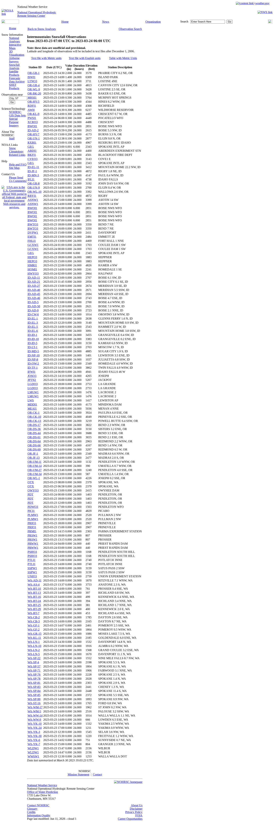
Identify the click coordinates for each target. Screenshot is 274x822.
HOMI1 (32, 269)
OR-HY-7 (33, 134)
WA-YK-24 (35, 727)
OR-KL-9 (33, 114)
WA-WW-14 (35, 715)
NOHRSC (15, 112)
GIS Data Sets (17, 115)
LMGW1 (33, 392)
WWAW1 (33, 756)
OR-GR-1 (34, 73)
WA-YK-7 (34, 744)
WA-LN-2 (34, 650)
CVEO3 (32, 159)
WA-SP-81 (34, 682)
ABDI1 (32, 150)
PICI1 (31, 510)
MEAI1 (32, 408)
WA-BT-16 (34, 596)
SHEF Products (14, 86)
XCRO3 (33, 122)
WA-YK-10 (35, 723)
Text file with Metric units (46, 58)
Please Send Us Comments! (18, 179)
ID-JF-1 (32, 171)
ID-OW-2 (33, 363)
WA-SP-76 (34, 674)
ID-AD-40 (34, 289)
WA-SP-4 (33, 662)
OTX (31, 482)
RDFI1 (32, 105)
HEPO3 (32, 257)
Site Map (14, 167)
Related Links (17, 154)
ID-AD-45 (34, 294)
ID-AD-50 (34, 306)
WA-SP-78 (34, 678)
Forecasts (14, 78)
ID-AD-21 (34, 281)
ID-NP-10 (34, 355)
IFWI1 (31, 371)
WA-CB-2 (34, 617)
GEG (31, 146)
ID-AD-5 (33, 302)
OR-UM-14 (35, 465)
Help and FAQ (17, 164)
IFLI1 (31, 179)
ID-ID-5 (32, 343)
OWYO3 (33, 490)
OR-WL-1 (34, 478)
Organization (153, 21)
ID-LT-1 (32, 347)
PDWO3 (33, 506)
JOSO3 (32, 375)
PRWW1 (33, 543)
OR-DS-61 (34, 437)
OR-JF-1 (33, 453)
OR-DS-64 (34, 441)
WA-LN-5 (34, 654)
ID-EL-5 (33, 326)
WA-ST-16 (34, 703)
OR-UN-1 (34, 138)
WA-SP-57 (34, 666)
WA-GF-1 (34, 625)
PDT (30, 494)
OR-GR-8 (34, 183)
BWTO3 (33, 224)
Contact (97, 774)
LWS (31, 400)
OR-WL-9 (34, 89)
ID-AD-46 (34, 298)
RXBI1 (32, 142)
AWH (31, 109)
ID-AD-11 (34, 277)
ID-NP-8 (33, 359)
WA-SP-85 (34, 695)
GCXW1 (33, 244)
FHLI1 (32, 240)
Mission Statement (78, 774)
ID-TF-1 (33, 367)
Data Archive (17, 81)
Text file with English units (84, 58)
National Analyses (14, 39)
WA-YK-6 (34, 740)
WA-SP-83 (34, 686)
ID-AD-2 (33, 130)
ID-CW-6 (33, 314)
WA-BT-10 (34, 588)
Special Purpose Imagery (14, 122)
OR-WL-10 (34, 191)
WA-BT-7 (33, 613)
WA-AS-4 (34, 584)
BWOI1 (32, 126)
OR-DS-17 (34, 425)
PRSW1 (32, 535)
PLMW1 (33, 515)
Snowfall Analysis (14, 66)
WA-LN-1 (34, 641)
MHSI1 (32, 97)
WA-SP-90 (34, 699)
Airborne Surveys (14, 60)
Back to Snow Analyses (42, 29)
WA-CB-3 (34, 621)
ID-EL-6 (33, 330)
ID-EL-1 (33, 318)
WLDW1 (33, 748)
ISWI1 (31, 77)
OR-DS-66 (34, 445)
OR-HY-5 (33, 101)
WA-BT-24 (34, 601)
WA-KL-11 (34, 637)
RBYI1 (32, 195)
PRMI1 (32, 531)
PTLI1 (31, 560)
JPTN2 (32, 380)
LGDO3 (33, 384)
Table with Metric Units (123, 58)
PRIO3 (32, 523)
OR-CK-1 (34, 412)
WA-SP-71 (34, 670)
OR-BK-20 (34, 93)
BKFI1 (32, 154)
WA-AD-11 (34, 580)
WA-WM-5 (34, 711)
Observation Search (130, 29)
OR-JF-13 (34, 457)
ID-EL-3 (33, 322)
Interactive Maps (15, 46)
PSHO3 (32, 551)
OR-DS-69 (34, 449)
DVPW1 (33, 232)
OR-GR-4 (34, 85)
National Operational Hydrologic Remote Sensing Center (36, 14)
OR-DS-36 (34, 429)
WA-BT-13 (34, 592)
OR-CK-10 (34, 416)
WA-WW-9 (34, 719)
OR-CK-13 (34, 420)
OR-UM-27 (35, 470)
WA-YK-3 (34, 731)
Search (184, 21)
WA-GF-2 (34, 629)
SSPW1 (32, 568)
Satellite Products (14, 73)
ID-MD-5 (33, 351)
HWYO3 (33, 273)
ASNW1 (33, 199)
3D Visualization (16, 53)
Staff (12, 138)
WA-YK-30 (35, 736)
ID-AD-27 (34, 285)
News (105, 21)
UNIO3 (32, 576)
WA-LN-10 (34, 646)
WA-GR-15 (34, 633)
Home (65, 21)
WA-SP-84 (34, 691)
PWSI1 (32, 118)
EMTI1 (32, 236)
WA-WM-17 (35, 707)
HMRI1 (32, 265)
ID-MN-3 (33, 175)
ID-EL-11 (33, 167)
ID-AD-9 (33, 310)
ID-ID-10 (33, 339)
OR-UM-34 (35, 474)
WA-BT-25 (34, 605)
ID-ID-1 (32, 335)
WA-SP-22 (34, 658)
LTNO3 (32, 81)
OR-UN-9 (34, 187)
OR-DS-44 (34, 433)
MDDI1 (32, 404)
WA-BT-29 (34, 609)
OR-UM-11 (34, 461)
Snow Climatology (16, 150)
